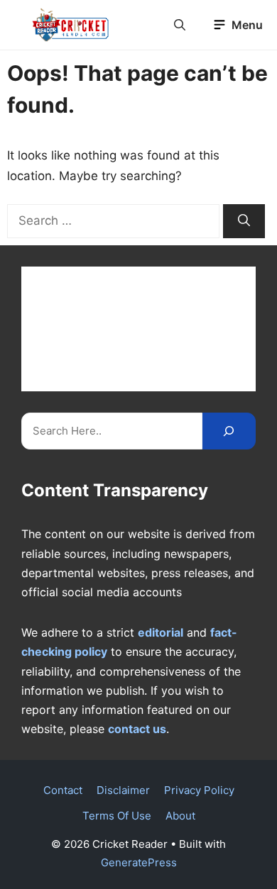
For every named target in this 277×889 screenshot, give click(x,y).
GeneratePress (139, 862)
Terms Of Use (116, 815)
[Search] (244, 221)
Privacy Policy (199, 790)
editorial (160, 632)
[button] (180, 25)
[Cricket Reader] (70, 25)
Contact (62, 790)
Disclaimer (123, 790)
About (180, 815)
